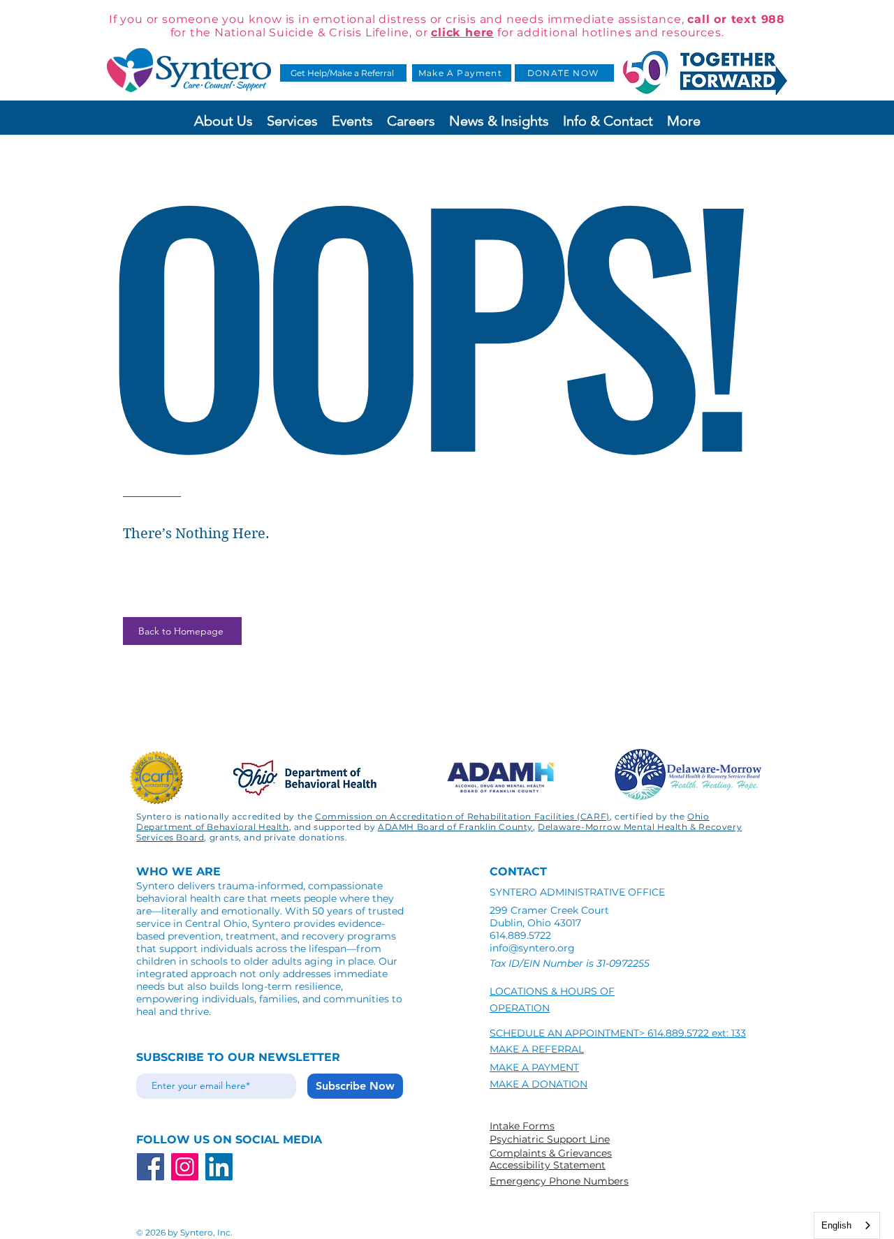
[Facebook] (150, 1166)
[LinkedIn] (219, 1166)
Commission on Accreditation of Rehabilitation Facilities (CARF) (462, 816)
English (836, 1225)
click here (462, 32)
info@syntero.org (532, 948)
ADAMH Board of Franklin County (455, 827)
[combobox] (847, 1225)
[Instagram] (184, 1166)
